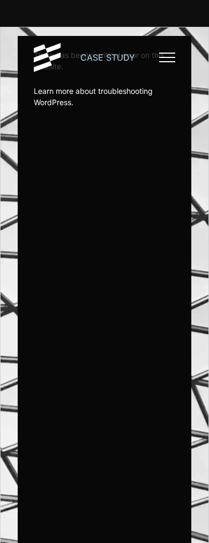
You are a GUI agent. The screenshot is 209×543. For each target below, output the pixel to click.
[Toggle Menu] (167, 57)
